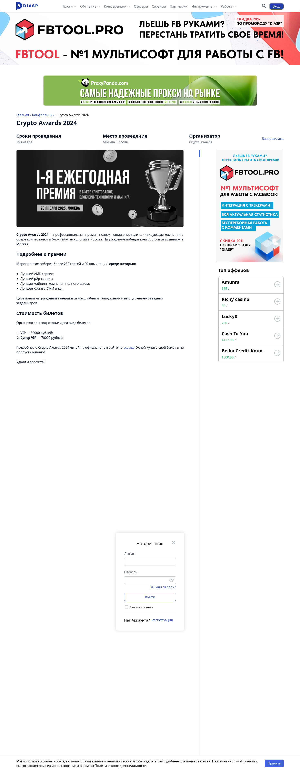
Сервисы (159, 6)
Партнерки (178, 6)
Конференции (115, 6)
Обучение (88, 6)
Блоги (68, 6)
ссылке (128, 347)
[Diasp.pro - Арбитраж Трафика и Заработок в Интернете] (27, 6)
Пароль (131, 572)
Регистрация (162, 620)
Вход (276, 6)
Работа (226, 6)
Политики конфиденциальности (120, 765)
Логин (129, 553)
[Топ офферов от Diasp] (277, 284)
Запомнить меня (141, 607)
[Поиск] (264, 6)
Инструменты (202, 6)
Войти (150, 597)
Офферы (141, 6)
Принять (274, 763)
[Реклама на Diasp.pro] (150, 38)
